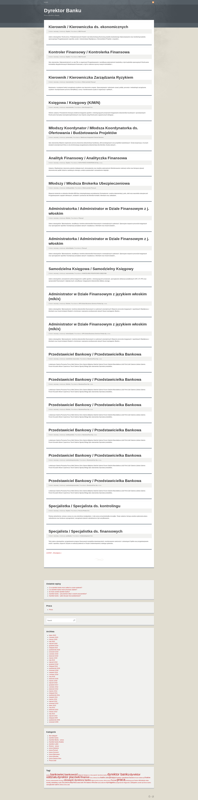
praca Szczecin (54, 752)
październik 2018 (54, 668)
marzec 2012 (53, 691)
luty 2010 (52, 714)
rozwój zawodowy (52, 782)
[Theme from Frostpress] (153, 796)
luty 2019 (52, 660)
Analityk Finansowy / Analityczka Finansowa (88, 158)
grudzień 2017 (53, 685)
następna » (58, 553)
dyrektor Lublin (53, 744)
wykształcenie (102, 782)
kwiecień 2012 (53, 689)
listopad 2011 (53, 693)
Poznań (114, 780)
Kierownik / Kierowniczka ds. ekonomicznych (88, 27)
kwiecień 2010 (53, 709)
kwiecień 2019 (53, 656)
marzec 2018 (53, 681)
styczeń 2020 (53, 643)
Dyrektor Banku (62, 10)
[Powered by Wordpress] (149, 796)
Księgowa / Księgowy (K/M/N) (74, 103)
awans (48, 775)
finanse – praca (54, 746)
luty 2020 (52, 641)
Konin (136, 777)
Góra (91, 777)
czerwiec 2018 (53, 674)
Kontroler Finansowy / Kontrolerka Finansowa (89, 52)
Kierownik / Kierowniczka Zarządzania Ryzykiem (91, 77)
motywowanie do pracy (57, 780)
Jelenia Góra (96, 777)
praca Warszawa (54, 754)
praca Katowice (54, 748)
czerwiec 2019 (53, 654)
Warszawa (76, 782)
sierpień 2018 (53, 672)
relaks (147, 780)
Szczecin (65, 782)
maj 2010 (52, 707)
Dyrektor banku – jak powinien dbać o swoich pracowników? (68, 594)
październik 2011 (54, 695)
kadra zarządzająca (108, 777)
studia (60, 782)
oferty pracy (107, 780)
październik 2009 (54, 720)
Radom (136, 780)
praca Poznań (53, 750)
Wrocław (95, 782)
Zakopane (133, 782)
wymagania (110, 782)
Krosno (48, 780)
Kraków (147, 777)
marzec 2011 (53, 699)
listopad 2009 (53, 718)
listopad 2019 (53, 648)
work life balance (86, 782)
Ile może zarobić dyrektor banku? (59, 592)
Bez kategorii (53, 736)
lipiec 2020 (52, 635)
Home (46, 2)
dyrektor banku (53, 738)
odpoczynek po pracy (97, 780)
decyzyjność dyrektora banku (98, 775)
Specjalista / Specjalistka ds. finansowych (85, 531)
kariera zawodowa (122, 777)
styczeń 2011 (53, 701)
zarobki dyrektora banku (144, 782)
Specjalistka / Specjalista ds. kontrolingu (84, 506)
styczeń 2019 (53, 662)
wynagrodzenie (119, 782)
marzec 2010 (53, 711)
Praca (51, 609)
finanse (85, 777)
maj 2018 (52, 676)
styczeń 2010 (53, 716)
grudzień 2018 (53, 664)
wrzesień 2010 (53, 703)
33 (54, 553)
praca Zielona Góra (55, 758)
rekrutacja (142, 780)
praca (121, 780)
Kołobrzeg (141, 777)
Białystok (80, 775)
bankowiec (57, 774)
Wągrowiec (127, 782)
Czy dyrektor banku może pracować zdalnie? (63, 589)
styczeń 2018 (53, 683)
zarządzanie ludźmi (52, 784)
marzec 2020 (53, 639)
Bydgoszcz (87, 775)
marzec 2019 (53, 658)
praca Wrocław (53, 756)
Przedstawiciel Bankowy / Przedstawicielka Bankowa (95, 354)
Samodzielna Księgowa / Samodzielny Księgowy (91, 269)
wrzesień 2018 (53, 670)
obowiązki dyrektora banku (77, 780)
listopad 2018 (53, 666)
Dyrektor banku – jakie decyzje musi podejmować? (65, 596)
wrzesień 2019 (53, 652)
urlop (71, 782)
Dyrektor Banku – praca (56, 740)
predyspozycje (130, 780)
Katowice (132, 777)
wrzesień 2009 (53, 722)
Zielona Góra (63, 784)
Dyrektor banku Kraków (56, 742)
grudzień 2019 (53, 645)
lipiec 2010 (52, 705)
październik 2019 (54, 650)
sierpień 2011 (53, 697)
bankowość (71, 774)
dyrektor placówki (69, 777)
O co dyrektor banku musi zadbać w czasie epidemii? (65, 587)
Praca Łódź (52, 760)
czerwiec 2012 (53, 687)
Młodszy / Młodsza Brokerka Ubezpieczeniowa (89, 183)
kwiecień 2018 (53, 678)
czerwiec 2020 (53, 637)
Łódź (68, 784)
